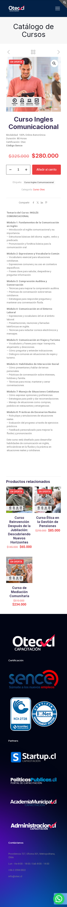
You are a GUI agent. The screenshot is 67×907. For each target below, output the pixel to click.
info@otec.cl (15, 876)
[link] (33, 757)
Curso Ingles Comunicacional (39, 182)
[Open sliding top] (63, 4)
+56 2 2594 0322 (17, 870)
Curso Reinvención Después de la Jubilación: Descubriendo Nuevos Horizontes (19, 530)
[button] (54, 63)
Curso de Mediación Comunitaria (19, 592)
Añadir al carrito (46, 169)
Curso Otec (39, 189)
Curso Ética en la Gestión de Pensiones (47, 522)
